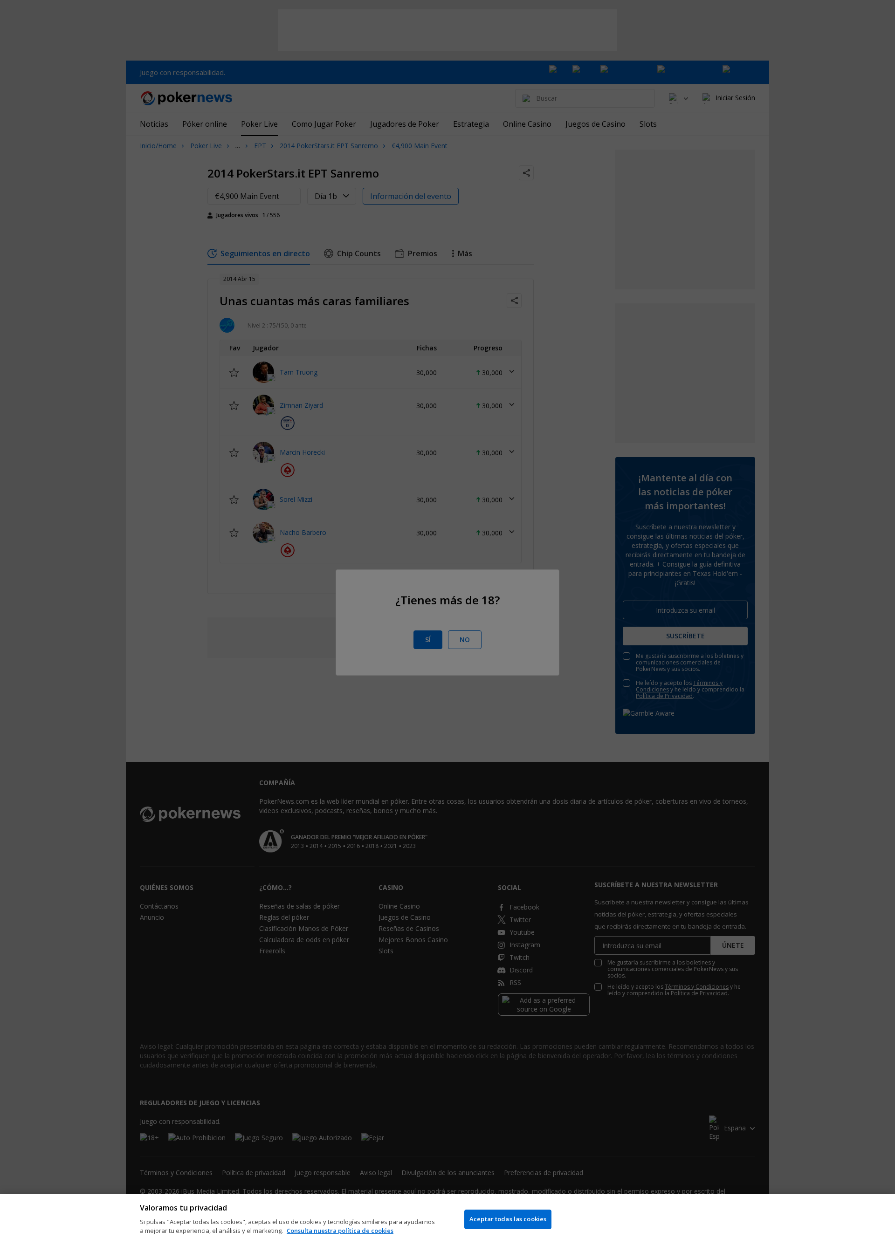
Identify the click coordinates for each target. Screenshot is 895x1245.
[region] (447, 1219)
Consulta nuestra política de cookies (340, 1230)
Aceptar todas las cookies (507, 1219)
